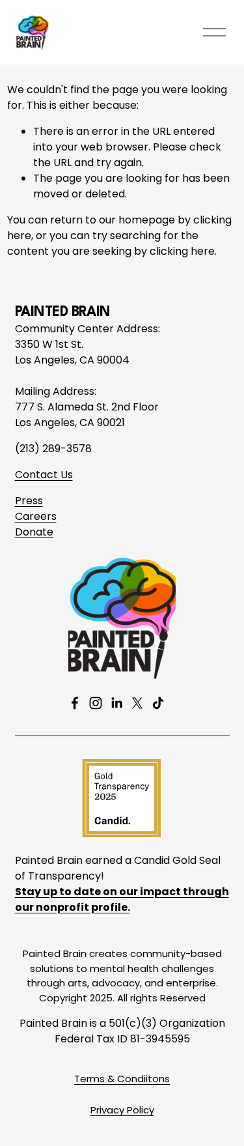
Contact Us (44, 474)
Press (29, 500)
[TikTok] (158, 702)
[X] (137, 702)
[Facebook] (74, 702)
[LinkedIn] (116, 702)
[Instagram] (95, 702)
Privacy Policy (122, 1110)
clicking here (182, 251)
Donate (34, 531)
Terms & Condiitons (122, 1078)
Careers (36, 516)
